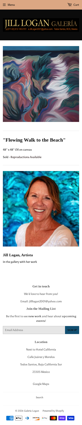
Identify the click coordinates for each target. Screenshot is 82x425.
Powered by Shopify (53, 410)
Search (39, 397)
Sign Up (72, 330)
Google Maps (41, 384)
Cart (76, 4)
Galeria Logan (31, 410)
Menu (11, 4)
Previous (5, 84)
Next (76, 84)
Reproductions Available (25, 157)
